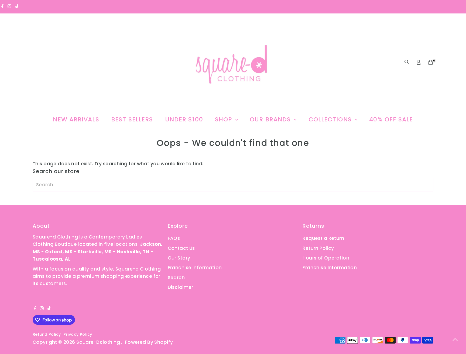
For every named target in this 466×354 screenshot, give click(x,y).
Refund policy (47, 334)
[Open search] (407, 62)
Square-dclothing (98, 342)
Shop (224, 119)
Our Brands (271, 119)
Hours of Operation (326, 258)
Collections (331, 119)
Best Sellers (132, 119)
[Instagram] (9, 6)
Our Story (179, 258)
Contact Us (181, 248)
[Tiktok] (17, 6)
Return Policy (318, 248)
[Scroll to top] (455, 339)
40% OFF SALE (391, 119)
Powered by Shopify (149, 342)
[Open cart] (430, 62)
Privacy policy (77, 334)
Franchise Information (195, 267)
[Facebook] (2, 6)
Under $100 (184, 119)
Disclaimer (180, 287)
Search (176, 277)
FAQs (174, 238)
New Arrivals (76, 119)
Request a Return (323, 238)
